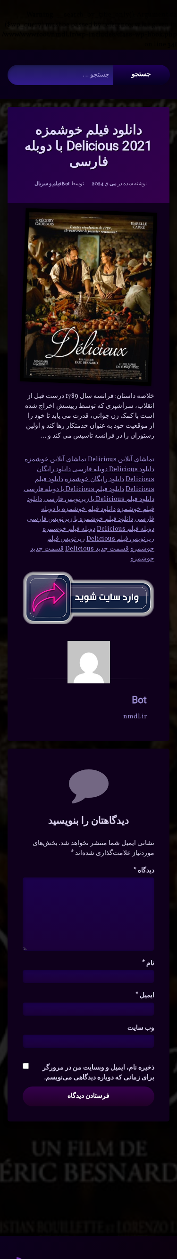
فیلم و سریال (47, 184)
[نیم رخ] (88, 662)
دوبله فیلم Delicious (125, 529)
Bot (65, 184)
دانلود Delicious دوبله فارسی (113, 469)
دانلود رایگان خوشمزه (94, 479)
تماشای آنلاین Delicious (121, 459)
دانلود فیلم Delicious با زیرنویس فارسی (98, 499)
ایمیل (144, 995)
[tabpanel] (88, 504)
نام (148, 963)
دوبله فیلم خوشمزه (68, 529)
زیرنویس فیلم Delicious (120, 539)
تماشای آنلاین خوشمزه (55, 459)
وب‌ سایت (140, 1028)
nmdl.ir (135, 716)
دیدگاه (144, 870)
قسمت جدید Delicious (97, 548)
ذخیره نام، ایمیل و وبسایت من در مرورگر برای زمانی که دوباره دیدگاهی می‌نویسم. (98, 1072)
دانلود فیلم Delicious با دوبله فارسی (74, 489)
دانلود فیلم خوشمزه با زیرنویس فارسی (80, 519)
